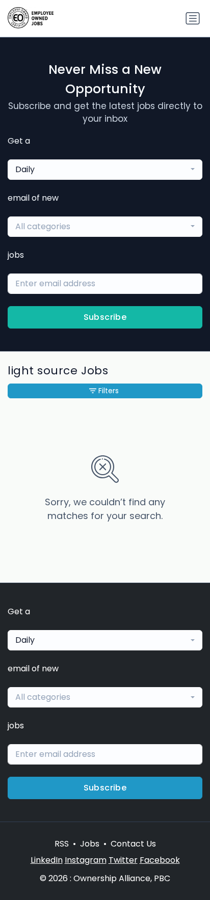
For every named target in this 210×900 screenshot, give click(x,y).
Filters (108, 391)
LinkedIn (47, 860)
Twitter (123, 860)
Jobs (89, 844)
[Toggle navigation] (192, 18)
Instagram (86, 860)
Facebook (160, 860)
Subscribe (105, 317)
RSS (62, 844)
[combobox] (105, 169)
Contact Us (133, 844)
